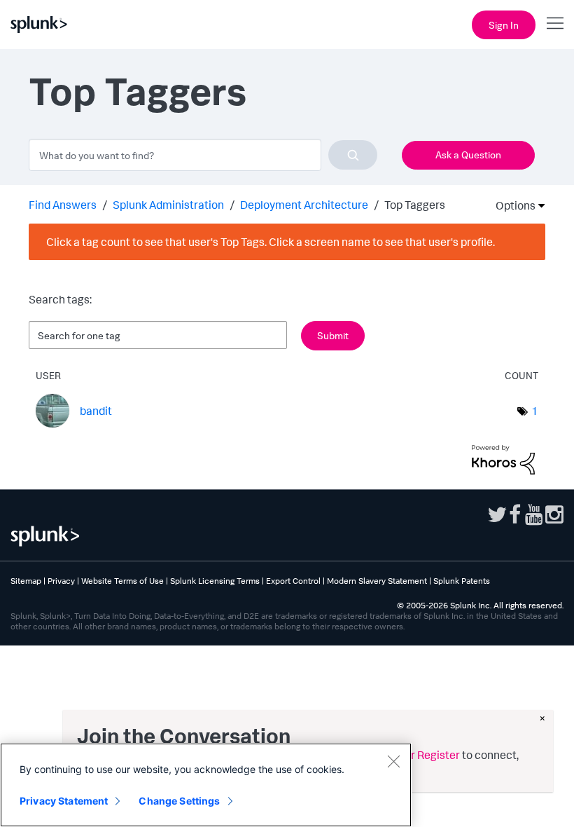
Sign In (504, 25)
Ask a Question (468, 154)
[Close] (393, 761)
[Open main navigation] (555, 23)
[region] (206, 785)
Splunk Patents (461, 580)
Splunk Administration (168, 205)
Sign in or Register (414, 755)
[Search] (352, 155)
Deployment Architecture (304, 205)
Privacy (61, 580)
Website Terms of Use (122, 580)
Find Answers (63, 205)
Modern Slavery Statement (377, 580)
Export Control (293, 580)
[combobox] (203, 155)
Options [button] (511, 205)
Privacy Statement (64, 801)
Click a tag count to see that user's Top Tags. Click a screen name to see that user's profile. (270, 242)
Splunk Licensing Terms (215, 580)
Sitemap (25, 580)
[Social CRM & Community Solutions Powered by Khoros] (503, 458)
